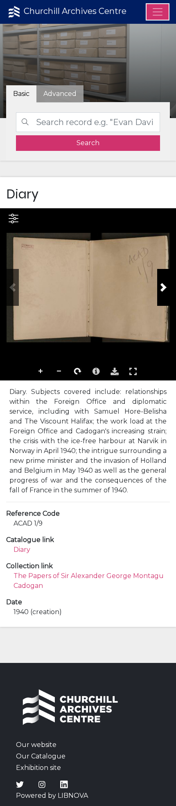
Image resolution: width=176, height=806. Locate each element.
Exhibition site (38, 768)
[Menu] (157, 11)
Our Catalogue (40, 756)
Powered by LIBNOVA (52, 795)
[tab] (59, 93)
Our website (36, 745)
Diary (22, 549)
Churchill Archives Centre (74, 11)
